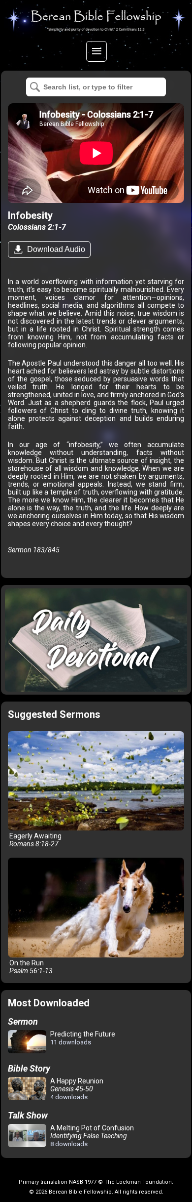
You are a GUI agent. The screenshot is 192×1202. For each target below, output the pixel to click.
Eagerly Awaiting (35, 840)
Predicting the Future (82, 1038)
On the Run (30, 967)
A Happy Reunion (76, 1089)
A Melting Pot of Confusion (91, 1136)
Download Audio (55, 249)
